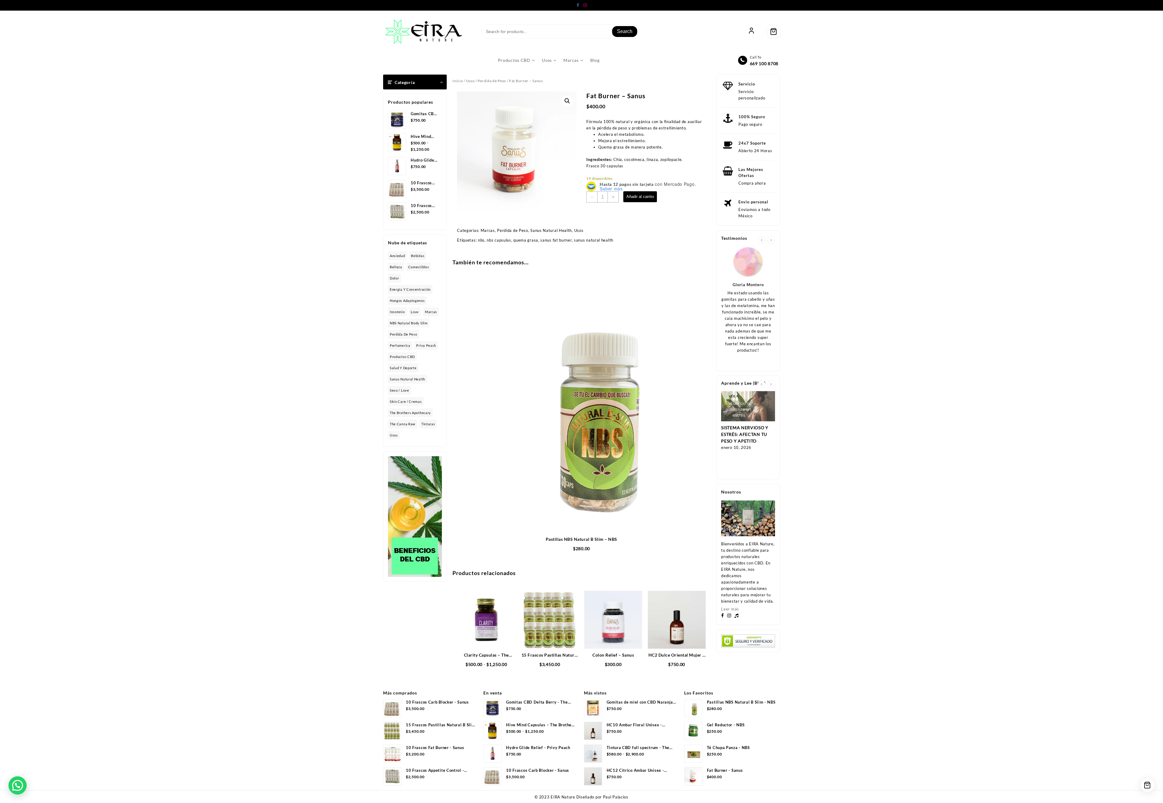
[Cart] (773, 31)
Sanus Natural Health (407, 379)
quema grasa (525, 240)
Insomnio (397, 312)
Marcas (431, 312)
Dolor (394, 278)
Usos (394, 435)
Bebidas (417, 256)
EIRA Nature (563, 797)
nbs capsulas (499, 240)
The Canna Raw (402, 424)
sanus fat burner (556, 240)
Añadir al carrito (640, 196)
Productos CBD (402, 357)
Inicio (457, 81)
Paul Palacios (615, 797)
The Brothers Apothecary (410, 413)
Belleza (396, 267)
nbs (481, 240)
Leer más (730, 609)
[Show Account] (751, 31)
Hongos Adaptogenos (407, 301)
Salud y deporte (403, 368)
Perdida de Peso (403, 334)
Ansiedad (397, 256)
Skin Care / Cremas (406, 401)
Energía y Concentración (410, 289)
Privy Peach (426, 345)
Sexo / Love (399, 390)
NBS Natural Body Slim (409, 323)
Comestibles (418, 267)
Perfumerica (400, 345)
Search (624, 31)
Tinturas (428, 424)
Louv (415, 312)
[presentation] (761, 240)
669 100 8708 (764, 63)
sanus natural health (593, 240)
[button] (567, 100)
